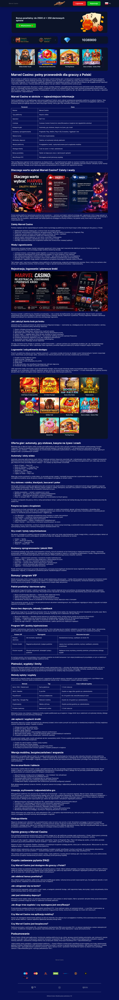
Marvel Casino (13, 3)
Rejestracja (94, 3)
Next (55, 40)
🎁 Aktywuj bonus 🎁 (26, 25)
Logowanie (79, 3)
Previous (13, 40)
